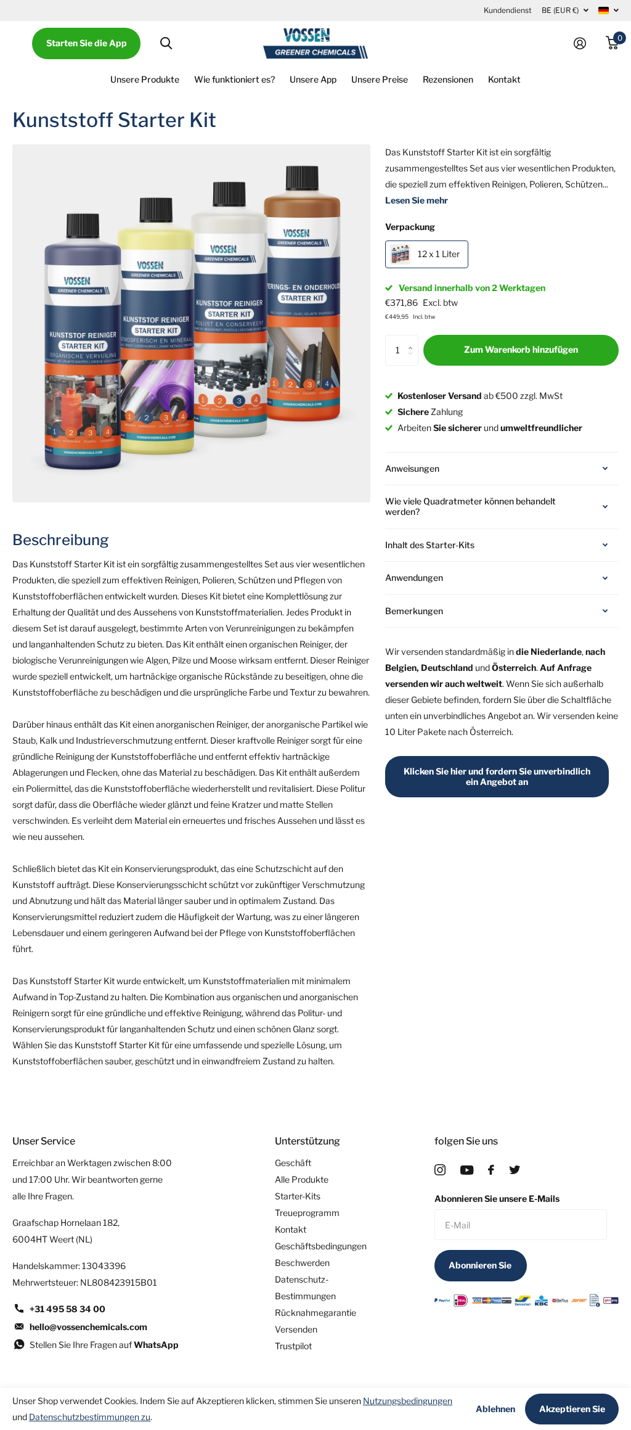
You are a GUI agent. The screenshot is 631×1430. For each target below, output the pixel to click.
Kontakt (504, 79)
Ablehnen (495, 1409)
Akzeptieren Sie (572, 1408)
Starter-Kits (297, 1196)
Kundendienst (508, 10)
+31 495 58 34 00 (67, 1309)
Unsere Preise (379, 79)
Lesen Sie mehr (416, 200)
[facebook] (491, 1170)
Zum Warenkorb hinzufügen (521, 349)
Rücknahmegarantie (315, 1312)
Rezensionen (448, 79)
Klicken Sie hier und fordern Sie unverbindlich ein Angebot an (497, 776)
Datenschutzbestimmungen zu (89, 1417)
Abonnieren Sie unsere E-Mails (497, 1198)
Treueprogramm (307, 1212)
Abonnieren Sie (481, 1265)
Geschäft (293, 1162)
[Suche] (166, 43)
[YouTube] (466, 1170)
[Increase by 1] (414, 339)
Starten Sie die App (86, 43)
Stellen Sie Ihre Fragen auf (104, 1344)
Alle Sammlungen (144, 79)
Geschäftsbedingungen (321, 1246)
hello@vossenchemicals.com (88, 1326)
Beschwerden (302, 1262)
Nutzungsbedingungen (407, 1400)
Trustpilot (293, 1346)
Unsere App (313, 79)
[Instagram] (440, 1169)
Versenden (296, 1329)
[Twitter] (514, 1169)
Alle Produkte (301, 1179)
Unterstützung (307, 1141)
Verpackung (410, 226)
